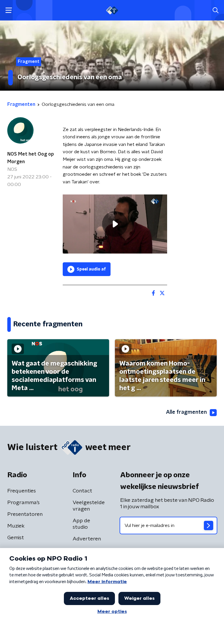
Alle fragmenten (186, 412)
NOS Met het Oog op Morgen (30, 158)
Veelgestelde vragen (89, 506)
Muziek (15, 526)
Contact (82, 491)
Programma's (23, 502)
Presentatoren (25, 514)
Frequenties (21, 491)
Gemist (15, 537)
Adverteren (87, 539)
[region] (115, 223)
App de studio (81, 524)
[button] (8, 10)
